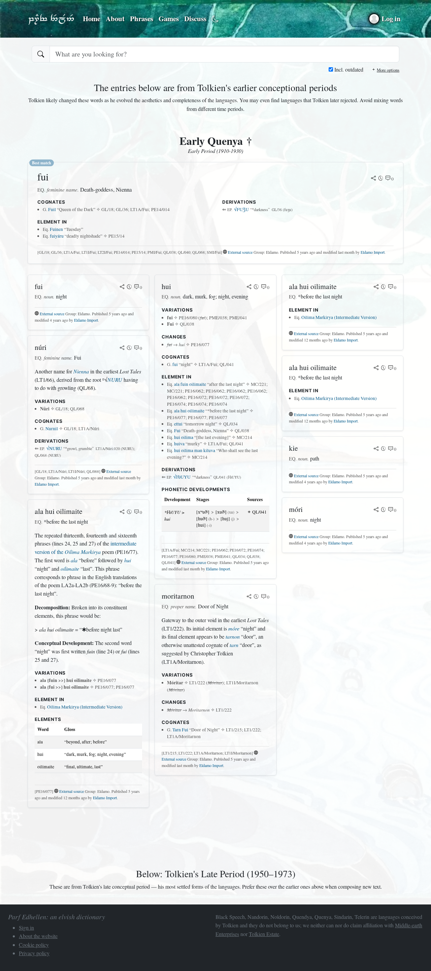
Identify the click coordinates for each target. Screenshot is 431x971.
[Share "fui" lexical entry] (373, 179)
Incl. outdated (348, 69)
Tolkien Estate (264, 933)
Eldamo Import (373, 252)
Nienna (81, 371)
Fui (177, 431)
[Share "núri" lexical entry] (122, 348)
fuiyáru (57, 236)
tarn (234, 644)
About (115, 18)
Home (91, 18)
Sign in (26, 927)
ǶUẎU (182, 477)
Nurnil (51, 429)
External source (240, 252)
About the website (38, 935)
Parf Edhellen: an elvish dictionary (51, 19)
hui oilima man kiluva (194, 450)
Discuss (195, 18)
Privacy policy (34, 953)
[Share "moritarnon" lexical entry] (249, 597)
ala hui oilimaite (189, 411)
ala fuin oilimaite (190, 384)
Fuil (52, 209)
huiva (179, 444)
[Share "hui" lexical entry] (249, 287)
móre (233, 628)
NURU (114, 379)
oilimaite (70, 568)
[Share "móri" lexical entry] (376, 510)
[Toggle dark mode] (215, 19)
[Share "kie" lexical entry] (376, 449)
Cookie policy (34, 944)
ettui (178, 424)
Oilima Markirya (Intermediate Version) (85, 707)
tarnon (233, 636)
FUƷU (241, 209)
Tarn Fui (180, 730)
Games (169, 18)
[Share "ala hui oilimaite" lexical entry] (122, 512)
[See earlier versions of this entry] (380, 179)
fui (175, 364)
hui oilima (183, 437)
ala (74, 560)
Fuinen (56, 229)
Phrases (141, 18)
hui (127, 560)
